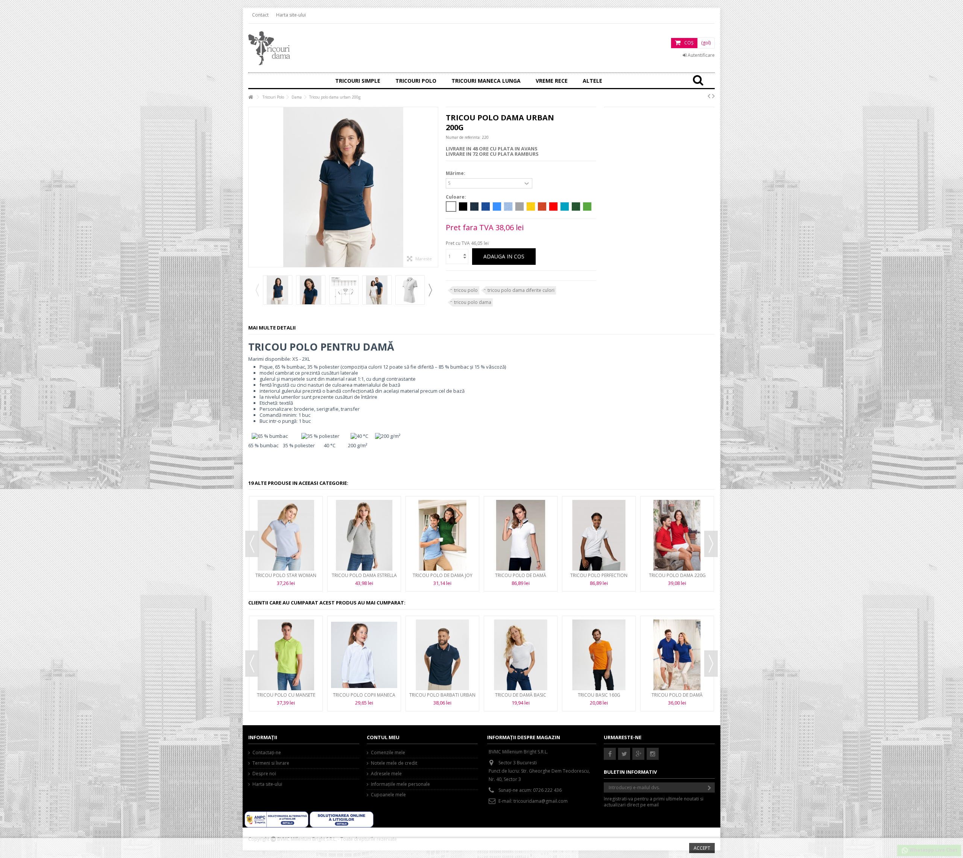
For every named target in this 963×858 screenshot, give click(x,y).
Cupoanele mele (388, 795)
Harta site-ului (291, 15)
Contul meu (383, 737)
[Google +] (638, 754)
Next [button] (430, 290)
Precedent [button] (252, 187)
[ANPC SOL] (342, 819)
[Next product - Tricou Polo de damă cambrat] (713, 95)
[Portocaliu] (542, 206)
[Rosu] (553, 206)
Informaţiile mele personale (400, 784)
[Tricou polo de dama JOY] (442, 535)
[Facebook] (610, 754)
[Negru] (463, 206)
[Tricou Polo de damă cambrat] (677, 655)
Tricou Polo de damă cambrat (677, 698)
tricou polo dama (472, 302)
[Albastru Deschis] (508, 206)
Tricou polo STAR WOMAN (285, 575)
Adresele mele (386, 774)
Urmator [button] (434, 187)
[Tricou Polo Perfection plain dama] (599, 535)
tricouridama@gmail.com (540, 801)
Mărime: (456, 173)
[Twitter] (624, 754)
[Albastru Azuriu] (497, 206)
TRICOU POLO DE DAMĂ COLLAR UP (520, 578)
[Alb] (451, 206)
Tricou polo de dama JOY (442, 575)
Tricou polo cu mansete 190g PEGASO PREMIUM (286, 698)
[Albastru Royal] (486, 206)
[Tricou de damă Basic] (521, 655)
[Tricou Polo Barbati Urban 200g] (442, 655)
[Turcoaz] (564, 206)
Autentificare (701, 55)
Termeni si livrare (270, 763)
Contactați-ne (266, 753)
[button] (551, 80)
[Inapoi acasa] (250, 97)
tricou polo (466, 290)
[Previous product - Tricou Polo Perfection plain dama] (709, 95)
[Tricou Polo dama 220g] (677, 535)
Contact (260, 15)
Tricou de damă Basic (520, 695)
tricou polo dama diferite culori (521, 290)
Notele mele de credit (394, 763)
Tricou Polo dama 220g (677, 575)
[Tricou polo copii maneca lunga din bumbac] (364, 655)
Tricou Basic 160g (599, 695)
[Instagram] (653, 754)
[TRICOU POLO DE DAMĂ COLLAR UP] (521, 535)
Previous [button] (257, 290)
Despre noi (264, 774)
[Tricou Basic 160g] (599, 655)
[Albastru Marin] (474, 206)
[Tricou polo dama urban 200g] (277, 290)
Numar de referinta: (463, 137)
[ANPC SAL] (277, 819)
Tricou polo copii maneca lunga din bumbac (364, 698)
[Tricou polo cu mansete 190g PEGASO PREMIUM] (286, 655)
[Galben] (531, 206)
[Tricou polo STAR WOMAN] (286, 535)
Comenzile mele (388, 753)
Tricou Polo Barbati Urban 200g (442, 698)
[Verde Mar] (587, 206)
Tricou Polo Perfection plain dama (598, 578)
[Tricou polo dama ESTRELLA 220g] (364, 535)
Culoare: (456, 197)
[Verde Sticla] (576, 206)
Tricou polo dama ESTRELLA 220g (364, 578)
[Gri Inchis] (519, 206)
